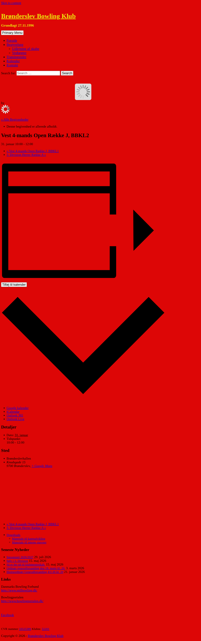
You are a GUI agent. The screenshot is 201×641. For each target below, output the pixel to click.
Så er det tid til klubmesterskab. (26, 564)
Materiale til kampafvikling (28, 538)
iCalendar (13, 411)
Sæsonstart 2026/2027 (20, 557)
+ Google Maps (41, 466)
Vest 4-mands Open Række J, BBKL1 (33, 151)
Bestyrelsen (15, 45)
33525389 (25, 629)
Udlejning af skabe (25, 49)
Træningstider (16, 57)
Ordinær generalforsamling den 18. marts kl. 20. (36, 568)
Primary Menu (12, 33)
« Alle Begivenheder (14, 119)
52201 (45, 629)
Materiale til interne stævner (29, 542)
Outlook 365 (15, 415)
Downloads (13, 535)
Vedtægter (19, 53)
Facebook (7, 615)
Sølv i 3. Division (17, 560)
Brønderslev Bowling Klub (38, 16)
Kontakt (12, 65)
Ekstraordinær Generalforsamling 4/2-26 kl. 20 (35, 572)
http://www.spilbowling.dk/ (19, 590)
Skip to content (11, 3)
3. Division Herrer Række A (26, 154)
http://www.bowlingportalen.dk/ (22, 601)
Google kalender (18, 408)
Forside (12, 40)
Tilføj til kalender (14, 284)
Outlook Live (15, 419)
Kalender (13, 61)
